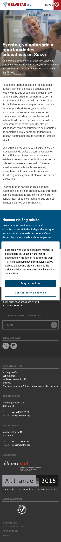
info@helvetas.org (21, 415)
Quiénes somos (48, 6)
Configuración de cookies (30, 292)
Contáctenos (8, 375)
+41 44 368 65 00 (20, 412)
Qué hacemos (32, 6)
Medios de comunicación (14, 379)
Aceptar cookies (30, 283)
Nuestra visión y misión (21, 219)
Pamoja (6, 535)
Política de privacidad (13, 526)
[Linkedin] (13, 346)
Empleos (6, 382)
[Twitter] (5, 346)
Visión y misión (9, 372)
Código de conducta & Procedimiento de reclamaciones (30, 386)
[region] (30, 271)
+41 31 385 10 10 (20, 441)
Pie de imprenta (10, 531)
